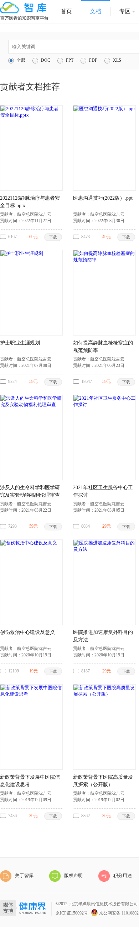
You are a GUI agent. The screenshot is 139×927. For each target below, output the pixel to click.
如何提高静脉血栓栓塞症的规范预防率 (103, 346)
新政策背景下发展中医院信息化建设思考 (30, 780)
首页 (66, 11)
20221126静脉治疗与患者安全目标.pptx (30, 201)
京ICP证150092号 (72, 913)
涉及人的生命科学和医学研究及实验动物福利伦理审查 (30, 491)
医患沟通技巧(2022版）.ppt (103, 198)
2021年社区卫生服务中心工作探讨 (103, 491)
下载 (53, 237)
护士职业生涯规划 (20, 342)
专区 (124, 11)
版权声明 (73, 875)
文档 (95, 11)
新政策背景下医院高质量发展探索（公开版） (103, 780)
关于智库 (24, 875)
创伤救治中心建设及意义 (27, 632)
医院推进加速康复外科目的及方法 (103, 636)
